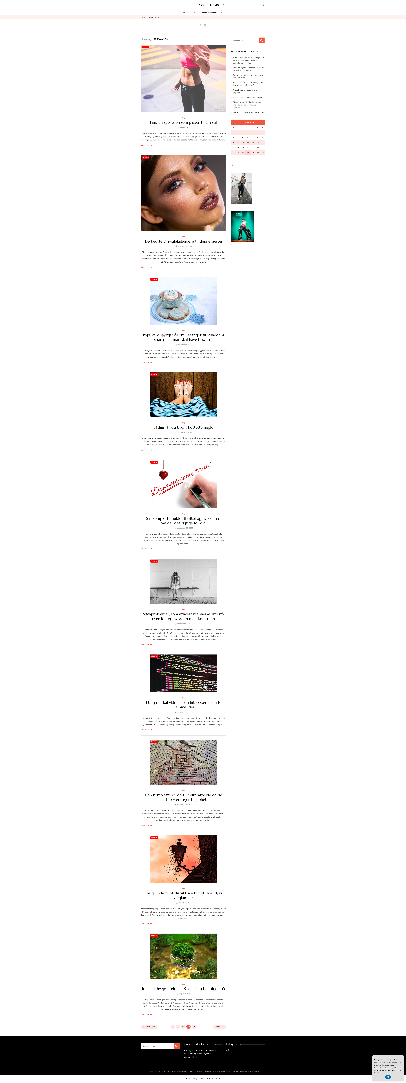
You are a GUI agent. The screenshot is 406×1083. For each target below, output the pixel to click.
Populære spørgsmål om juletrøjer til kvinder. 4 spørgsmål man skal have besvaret (183, 337)
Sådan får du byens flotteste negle (183, 427)
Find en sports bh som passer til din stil (183, 122)
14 (183, 1026)
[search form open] (263, 5)
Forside (186, 13)
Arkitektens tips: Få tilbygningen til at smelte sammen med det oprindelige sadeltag (248, 60)
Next (217, 1026)
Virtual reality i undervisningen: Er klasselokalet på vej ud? (248, 83)
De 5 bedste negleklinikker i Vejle (247, 97)
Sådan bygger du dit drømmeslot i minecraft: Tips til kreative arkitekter (248, 105)
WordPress (243, 1071)
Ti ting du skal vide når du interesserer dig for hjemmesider (183, 704)
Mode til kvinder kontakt (212, 13)
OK (388, 1077)
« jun (233, 164)
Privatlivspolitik (253, 1071)
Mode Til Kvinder (211, 5)
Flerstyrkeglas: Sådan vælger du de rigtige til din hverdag (248, 69)
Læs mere (145, 145)
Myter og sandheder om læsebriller (248, 112)
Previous (150, 1026)
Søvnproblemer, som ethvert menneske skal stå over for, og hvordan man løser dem (183, 616)
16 (194, 1026)
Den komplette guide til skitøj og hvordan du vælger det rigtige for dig (183, 520)
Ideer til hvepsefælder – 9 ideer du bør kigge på (183, 988)
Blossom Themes (221, 1071)
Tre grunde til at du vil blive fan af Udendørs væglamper (183, 895)
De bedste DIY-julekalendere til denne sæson (183, 241)
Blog (196, 13)
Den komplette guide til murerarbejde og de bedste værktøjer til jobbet (183, 797)
